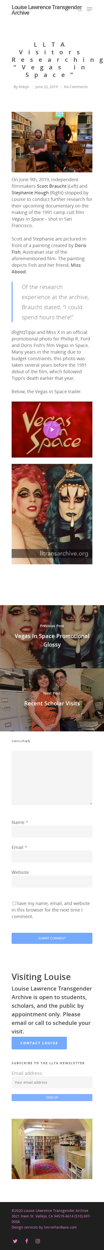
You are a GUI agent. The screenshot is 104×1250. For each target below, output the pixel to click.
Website (20, 872)
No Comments (76, 86)
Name (20, 822)
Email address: (27, 1073)
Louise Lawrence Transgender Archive (47, 9)
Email (19, 847)
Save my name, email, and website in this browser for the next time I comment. (51, 909)
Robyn (24, 86)
